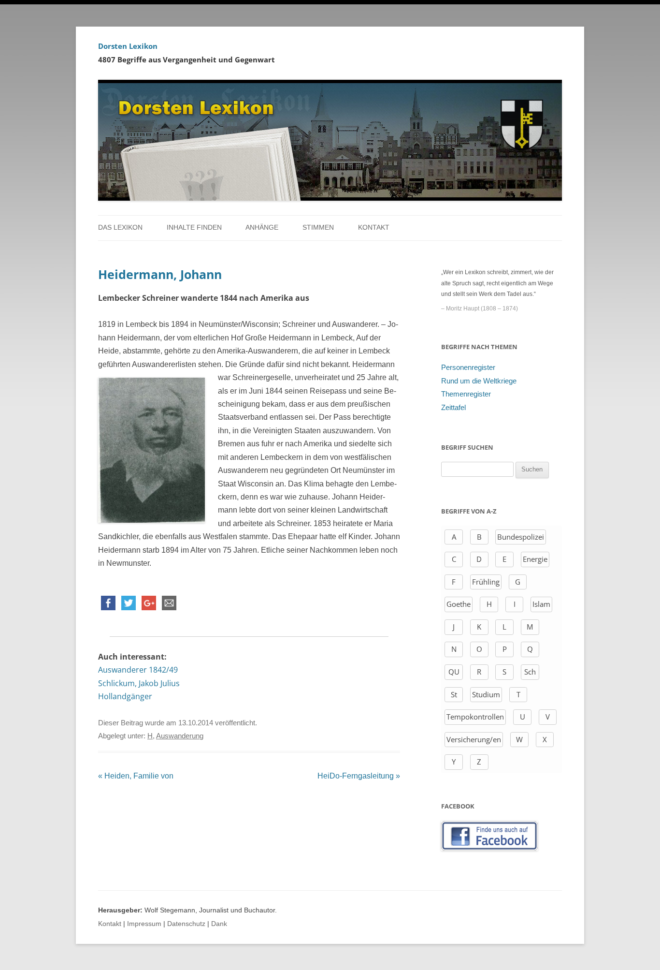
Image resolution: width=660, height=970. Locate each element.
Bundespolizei (520, 537)
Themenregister (466, 394)
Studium (486, 694)
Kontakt (373, 227)
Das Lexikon (120, 227)
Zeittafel (453, 408)
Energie (535, 559)
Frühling (486, 582)
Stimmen (318, 227)
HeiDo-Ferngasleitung (358, 776)
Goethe (458, 604)
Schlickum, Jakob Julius (139, 683)
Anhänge (261, 227)
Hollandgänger (125, 696)
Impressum (144, 923)
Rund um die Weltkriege (479, 381)
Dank (219, 923)
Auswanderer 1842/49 (138, 669)
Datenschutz (186, 923)
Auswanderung (179, 736)
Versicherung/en (473, 739)
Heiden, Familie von (135, 776)
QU (453, 671)
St (454, 694)
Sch (530, 671)
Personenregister (468, 367)
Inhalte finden (194, 227)
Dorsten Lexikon (128, 46)
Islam (541, 604)
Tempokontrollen (475, 716)
